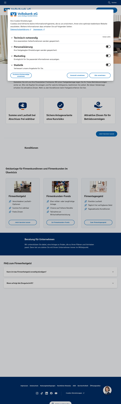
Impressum (38, 29)
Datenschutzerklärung (19, 29)
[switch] (108, 46)
